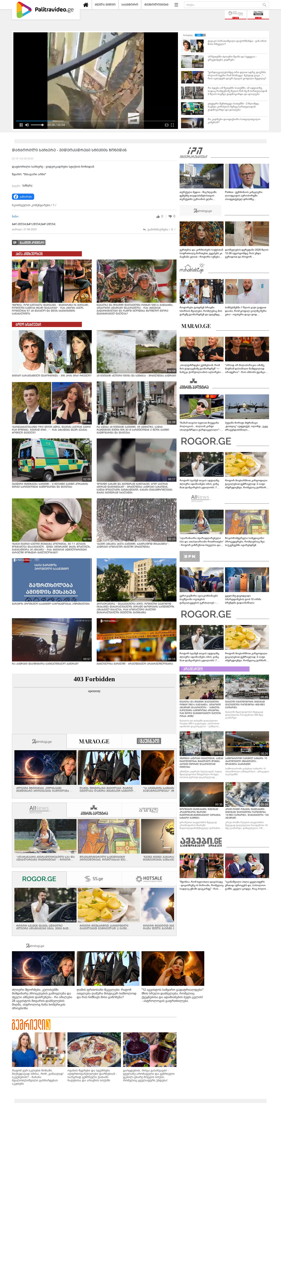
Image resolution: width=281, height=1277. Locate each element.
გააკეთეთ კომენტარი (32, 242)
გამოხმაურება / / (161, 229)
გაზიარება (26, 196)
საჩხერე (27, 185)
